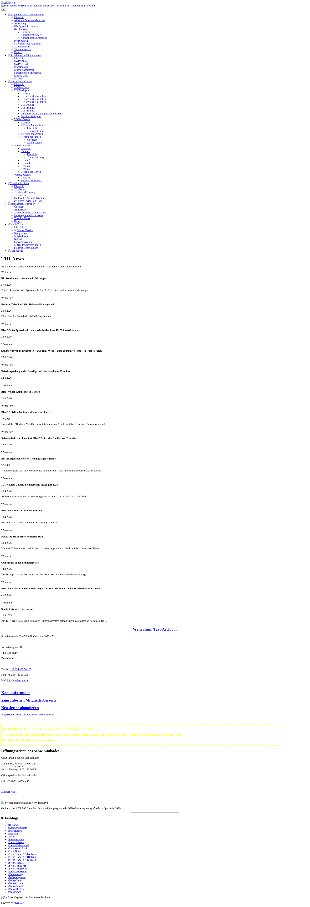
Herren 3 (25, 163)
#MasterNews (15, 830)
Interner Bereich (25, 230)
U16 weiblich (28, 104)
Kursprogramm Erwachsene (28, 215)
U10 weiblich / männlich (33, 96)
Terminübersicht (22, 49)
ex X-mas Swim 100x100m (28, 200)
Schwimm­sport (33, 55)
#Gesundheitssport (17, 827)
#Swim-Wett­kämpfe (18, 848)
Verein (20, 224)
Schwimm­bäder (22, 46)
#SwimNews (14, 851)
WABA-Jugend (22, 90)
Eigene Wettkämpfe (24, 69)
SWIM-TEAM (21, 64)
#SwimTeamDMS (17, 865)
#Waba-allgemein (17, 877)
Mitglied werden (22, 236)
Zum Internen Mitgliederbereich (28, 700)
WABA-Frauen (22, 119)
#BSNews (13, 825)
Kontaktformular (15, 693)
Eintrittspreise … (9, 791)
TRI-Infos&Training (24, 192)
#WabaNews (14, 891)
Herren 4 (25, 166)
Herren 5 (25, 168)
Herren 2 (25, 160)
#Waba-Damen (15, 880)
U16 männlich (28, 107)
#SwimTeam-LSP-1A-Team (22, 854)
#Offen (11, 836)
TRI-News (19, 189)
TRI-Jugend (20, 195)
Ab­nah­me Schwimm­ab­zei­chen (29, 20)
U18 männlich (28, 110)
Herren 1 (25, 151)
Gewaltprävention (23, 242)
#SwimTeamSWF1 (17, 868)
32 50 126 (26, 669)
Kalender (19, 239)
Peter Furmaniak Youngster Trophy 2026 (41, 113)
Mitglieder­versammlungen (27, 244)
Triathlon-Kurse (22, 218)
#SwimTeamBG (16, 862)
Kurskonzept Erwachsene (34, 37)
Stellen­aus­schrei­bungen (26, 247)
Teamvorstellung (35, 131)
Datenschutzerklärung (26, 714)
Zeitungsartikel (34, 142)
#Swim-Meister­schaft (18, 845)
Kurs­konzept (20, 29)
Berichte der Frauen (31, 136)
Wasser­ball (26, 81)
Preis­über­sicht (21, 40)
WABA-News (21, 87)
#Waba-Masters (16, 889)
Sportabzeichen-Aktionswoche (30, 212)
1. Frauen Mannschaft (32, 125)
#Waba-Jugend (15, 886)
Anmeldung (20, 23)
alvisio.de (19, 902)
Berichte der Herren (31, 171)
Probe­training (21, 67)
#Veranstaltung (15, 874)
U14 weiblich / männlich (33, 101)
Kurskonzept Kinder (31, 34)
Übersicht (19, 17)
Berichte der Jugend (31, 116)
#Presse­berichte (16, 839)
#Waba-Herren (15, 883)
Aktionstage (20, 209)
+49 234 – (15, 669)
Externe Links (21, 75)
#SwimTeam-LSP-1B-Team (22, 857)
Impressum (6, 714)
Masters (18, 78)
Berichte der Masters (31, 180)
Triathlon (24, 183)
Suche (20, 250)
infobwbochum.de (17, 680)
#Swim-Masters (16, 842)
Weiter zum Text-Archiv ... (155, 629)
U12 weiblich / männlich (33, 99)
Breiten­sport (29, 203)
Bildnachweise (46, 714)
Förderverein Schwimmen (27, 72)
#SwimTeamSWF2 (17, 871)
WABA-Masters (22, 174)
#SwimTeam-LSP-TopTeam (22, 859)
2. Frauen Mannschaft (32, 134)
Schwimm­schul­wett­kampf (27, 43)
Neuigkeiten (20, 233)
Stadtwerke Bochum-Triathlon (29, 198)
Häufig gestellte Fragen (26, 26)
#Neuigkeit (13, 833)
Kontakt (18, 52)
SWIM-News (21, 61)
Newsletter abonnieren (20, 708)
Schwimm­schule (35, 14)
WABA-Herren (22, 145)
